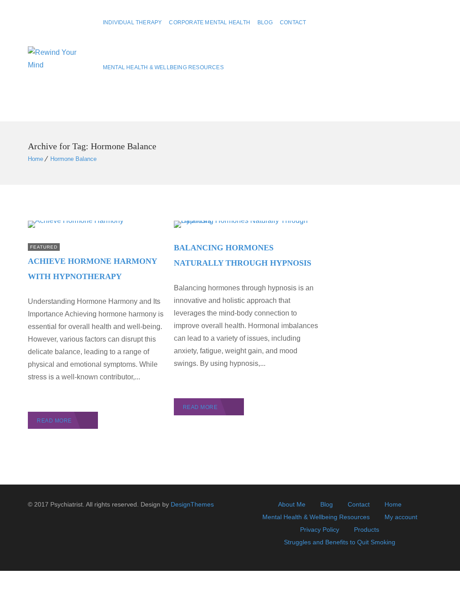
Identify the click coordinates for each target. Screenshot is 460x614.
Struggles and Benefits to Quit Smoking (339, 542)
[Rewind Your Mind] (59, 61)
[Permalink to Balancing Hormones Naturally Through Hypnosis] (247, 220)
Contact (293, 22)
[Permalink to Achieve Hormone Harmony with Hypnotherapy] (76, 220)
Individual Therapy (132, 22)
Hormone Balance (73, 159)
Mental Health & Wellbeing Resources (163, 67)
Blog (265, 22)
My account (401, 517)
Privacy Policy (319, 529)
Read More (54, 421)
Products (366, 529)
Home (35, 159)
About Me (291, 504)
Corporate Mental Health (209, 22)
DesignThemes (192, 504)
